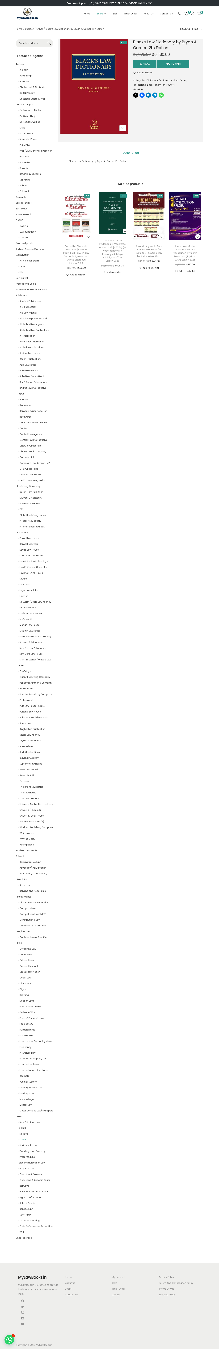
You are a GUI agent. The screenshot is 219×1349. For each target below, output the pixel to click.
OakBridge (25, 671)
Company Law (28, 908)
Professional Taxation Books (31, 289)
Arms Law (25, 885)
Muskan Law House (30, 630)
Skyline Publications (30, 740)
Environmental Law (30, 1006)
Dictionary (152, 80)
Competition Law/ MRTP (33, 914)
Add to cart (173, 63)
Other (39, 29)
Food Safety (26, 1024)
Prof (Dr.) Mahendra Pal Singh (36, 150)
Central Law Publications (33, 440)
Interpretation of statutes (34, 1070)
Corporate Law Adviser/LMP (35, 463)
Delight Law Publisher (31, 492)
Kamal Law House (29, 538)
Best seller (21, 208)
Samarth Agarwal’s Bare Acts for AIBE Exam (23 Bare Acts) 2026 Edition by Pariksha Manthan (149, 251)
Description (131, 153)
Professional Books (143, 84)
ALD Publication (28, 307)
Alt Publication (27, 335)
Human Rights (27, 1029)
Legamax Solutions (30, 590)
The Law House (28, 792)
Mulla (22, 127)
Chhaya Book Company (33, 451)
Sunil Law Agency (29, 758)
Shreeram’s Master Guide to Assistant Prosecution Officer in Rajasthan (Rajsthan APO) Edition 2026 (185, 253)
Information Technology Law (36, 1041)
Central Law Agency (31, 434)
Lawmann (25, 584)
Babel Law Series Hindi (32, 376)
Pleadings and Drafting (32, 1151)
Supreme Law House (31, 763)
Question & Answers (31, 1174)
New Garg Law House (31, 653)
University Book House (32, 815)
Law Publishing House (31, 573)
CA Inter (24, 237)
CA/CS (19, 220)
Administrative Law (30, 862)
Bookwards (25, 416)
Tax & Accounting (30, 1220)
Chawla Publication (30, 445)
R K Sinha (24, 156)
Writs (22, 1232)
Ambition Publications (32, 347)
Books (68, 1288)
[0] (186, 14)
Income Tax (26, 1035)
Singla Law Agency (30, 734)
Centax (24, 428)
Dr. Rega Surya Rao (30, 122)
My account (118, 1277)
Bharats (24, 399)
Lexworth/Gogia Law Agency (35, 601)
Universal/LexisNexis (30, 810)
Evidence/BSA (27, 1012)
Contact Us (71, 1294)
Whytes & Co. (27, 838)
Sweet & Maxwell (29, 769)
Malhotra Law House (31, 613)
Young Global (27, 844)
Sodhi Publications (30, 752)
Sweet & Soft (27, 775)
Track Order (118, 1288)
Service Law (26, 1209)
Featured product (169, 80)
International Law (29, 1064)
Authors (20, 64)
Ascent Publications (31, 359)
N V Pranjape (27, 133)
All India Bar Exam (29, 260)
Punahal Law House (30, 711)
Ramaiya (24, 168)
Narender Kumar (29, 139)
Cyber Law (25, 977)
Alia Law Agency (28, 312)
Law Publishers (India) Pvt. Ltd (36, 567)
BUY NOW (145, 63)
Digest (23, 989)
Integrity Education (30, 520)
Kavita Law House (29, 549)
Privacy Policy (166, 1277)
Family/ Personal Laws (32, 1018)
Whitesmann (27, 833)
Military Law (26, 1104)
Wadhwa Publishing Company (36, 827)
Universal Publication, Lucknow (36, 804)
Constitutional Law (30, 919)
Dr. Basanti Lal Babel (31, 110)
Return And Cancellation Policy (176, 1283)
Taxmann (25, 781)
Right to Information (31, 1197)
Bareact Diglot (24, 202)
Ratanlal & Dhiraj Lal (30, 174)
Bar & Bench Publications (33, 382)
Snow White (26, 746)
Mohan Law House (30, 625)
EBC (22, 509)
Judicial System (28, 1081)
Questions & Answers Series (35, 1180)
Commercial (27, 457)
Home (19, 29)
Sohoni (23, 185)
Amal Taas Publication (32, 341)
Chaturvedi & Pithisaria (32, 87)
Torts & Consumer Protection (36, 1226)
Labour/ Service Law (31, 1087)
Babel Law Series (29, 370)
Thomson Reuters (165, 84)
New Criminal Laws (30, 1122)
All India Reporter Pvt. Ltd (33, 318)
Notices (24, 1133)
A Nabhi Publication (30, 301)
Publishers (21, 295)
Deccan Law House (30, 474)
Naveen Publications (31, 642)
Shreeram (25, 723)
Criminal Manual (29, 966)
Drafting (24, 995)
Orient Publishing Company (35, 677)
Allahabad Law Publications (35, 330)
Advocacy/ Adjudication (33, 867)
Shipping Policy (167, 1294)
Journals (24, 1076)
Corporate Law (28, 948)
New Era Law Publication (33, 648)
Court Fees (26, 954)
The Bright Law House (31, 786)
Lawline (24, 578)
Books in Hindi (23, 214)
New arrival (22, 278)
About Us (70, 1283)
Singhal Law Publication (32, 729)
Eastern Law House (30, 503)
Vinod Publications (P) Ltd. (34, 821)
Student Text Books (26, 850)
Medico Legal (27, 1099)
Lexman (24, 596)
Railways (24, 1185)
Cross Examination (30, 971)
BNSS (23, 1128)
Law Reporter (27, 1093)
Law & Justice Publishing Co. (35, 561)
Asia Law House (28, 364)
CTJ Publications (29, 468)
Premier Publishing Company (36, 694)
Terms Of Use (166, 1288)
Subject (29, 29)
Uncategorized (24, 1237)
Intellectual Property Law (33, 1058)
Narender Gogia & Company (35, 636)
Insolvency (25, 1047)
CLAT (22, 266)
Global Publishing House (33, 515)
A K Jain (24, 69)
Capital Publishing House (33, 422)
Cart (114, 1283)
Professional (26, 700)
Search (49, 43)
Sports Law (25, 1214)
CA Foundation (28, 231)
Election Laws (27, 1000)
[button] (143, 72)
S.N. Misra (25, 179)
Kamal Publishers (29, 544)
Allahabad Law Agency (32, 324)
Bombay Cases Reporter (33, 411)
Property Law (27, 1168)
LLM (21, 272)
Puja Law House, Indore (32, 706)
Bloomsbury (26, 405)
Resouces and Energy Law (34, 1191)
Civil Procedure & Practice (34, 902)
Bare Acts (21, 197)
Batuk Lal (24, 81)
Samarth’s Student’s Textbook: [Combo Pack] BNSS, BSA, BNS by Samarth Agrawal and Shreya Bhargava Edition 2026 (76, 255)
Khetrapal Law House (31, 555)
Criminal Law (27, 960)
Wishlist (116, 1294)
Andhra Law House (30, 353)
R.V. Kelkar (25, 162)
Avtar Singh (26, 75)
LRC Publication (28, 607)
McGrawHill (26, 619)
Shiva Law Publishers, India (34, 717)
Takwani (24, 191)
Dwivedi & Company (31, 497)
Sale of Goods (27, 1203)
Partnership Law (28, 1145)
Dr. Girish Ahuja (28, 116)
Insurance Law (27, 1052)
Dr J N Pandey (27, 93)
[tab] (131, 152)
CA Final (24, 226)
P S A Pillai (25, 145)
